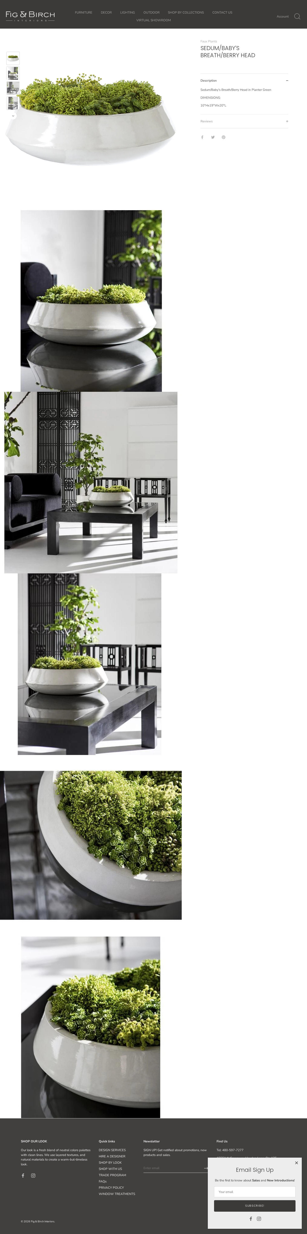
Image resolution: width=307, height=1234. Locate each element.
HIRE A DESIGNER (112, 1156)
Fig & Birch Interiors (42, 1221)
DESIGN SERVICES (112, 1150)
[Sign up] (206, 1168)
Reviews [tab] (206, 121)
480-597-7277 (233, 1150)
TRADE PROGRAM (112, 1175)
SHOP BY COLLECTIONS (186, 12)
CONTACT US (222, 12)
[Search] (297, 16)
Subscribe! (254, 1206)
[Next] (13, 115)
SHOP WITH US (110, 1169)
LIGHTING (127, 12)
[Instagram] (259, 1218)
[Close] (296, 1162)
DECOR (106, 12)
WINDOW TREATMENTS (117, 1194)
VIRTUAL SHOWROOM (153, 20)
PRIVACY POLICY (111, 1188)
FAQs (103, 1181)
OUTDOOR (151, 12)
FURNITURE (83, 12)
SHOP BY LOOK (110, 1163)
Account (283, 16)
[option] (13, 59)
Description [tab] (208, 80)
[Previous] (13, 45)
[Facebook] (251, 1218)
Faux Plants (208, 41)
